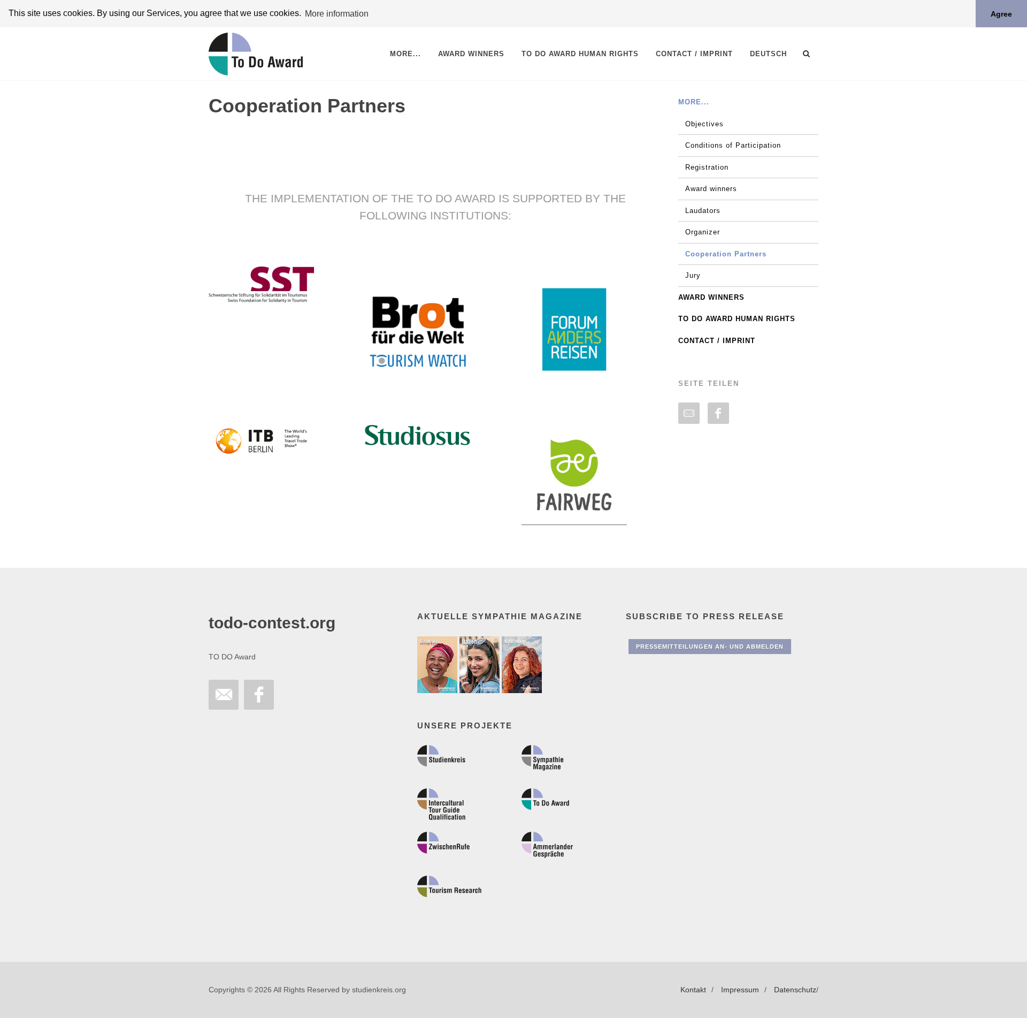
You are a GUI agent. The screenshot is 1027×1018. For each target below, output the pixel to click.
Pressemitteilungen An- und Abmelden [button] (710, 646)
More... (693, 102)
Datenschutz (795, 989)
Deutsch (768, 54)
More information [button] (337, 13)
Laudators (703, 211)
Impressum (740, 989)
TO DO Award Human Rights (736, 319)
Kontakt (693, 989)
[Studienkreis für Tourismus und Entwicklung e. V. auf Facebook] (259, 695)
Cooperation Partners (726, 254)
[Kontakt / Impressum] (224, 695)
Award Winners (711, 297)
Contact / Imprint (716, 341)
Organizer (702, 232)
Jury (693, 275)
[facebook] (718, 413)
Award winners (711, 189)
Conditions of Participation (733, 145)
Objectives (704, 124)
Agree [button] (1001, 14)
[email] (689, 413)
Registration (707, 167)
